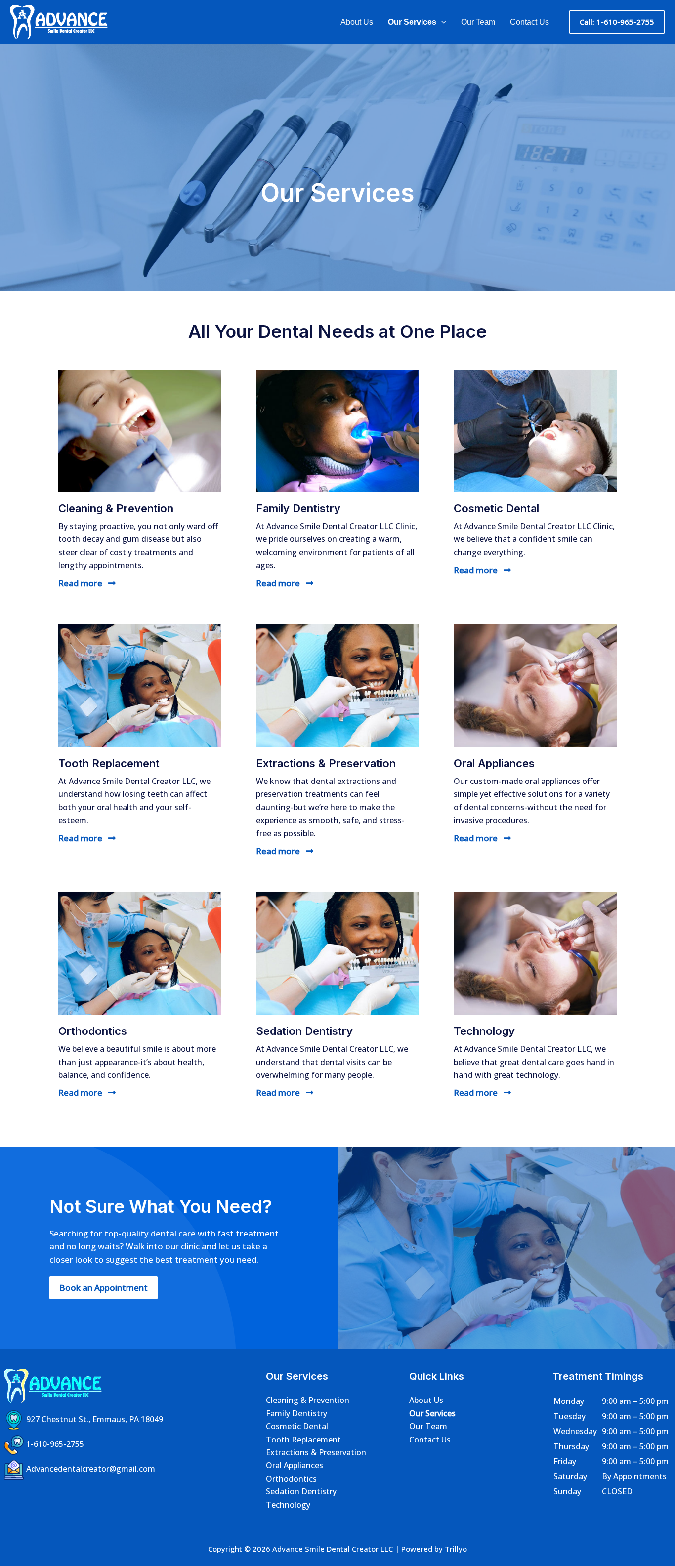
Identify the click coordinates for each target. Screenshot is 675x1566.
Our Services (412, 22)
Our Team (478, 22)
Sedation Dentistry (301, 1491)
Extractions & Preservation (316, 1452)
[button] (441, 22)
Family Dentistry (296, 1413)
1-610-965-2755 (55, 1444)
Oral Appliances (294, 1465)
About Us (356, 22)
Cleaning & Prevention (307, 1400)
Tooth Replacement (303, 1439)
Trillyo (456, 1549)
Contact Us (529, 22)
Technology (288, 1504)
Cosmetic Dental (297, 1426)
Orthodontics (291, 1478)
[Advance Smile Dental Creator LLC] (59, 21)
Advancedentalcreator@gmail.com (90, 1469)
